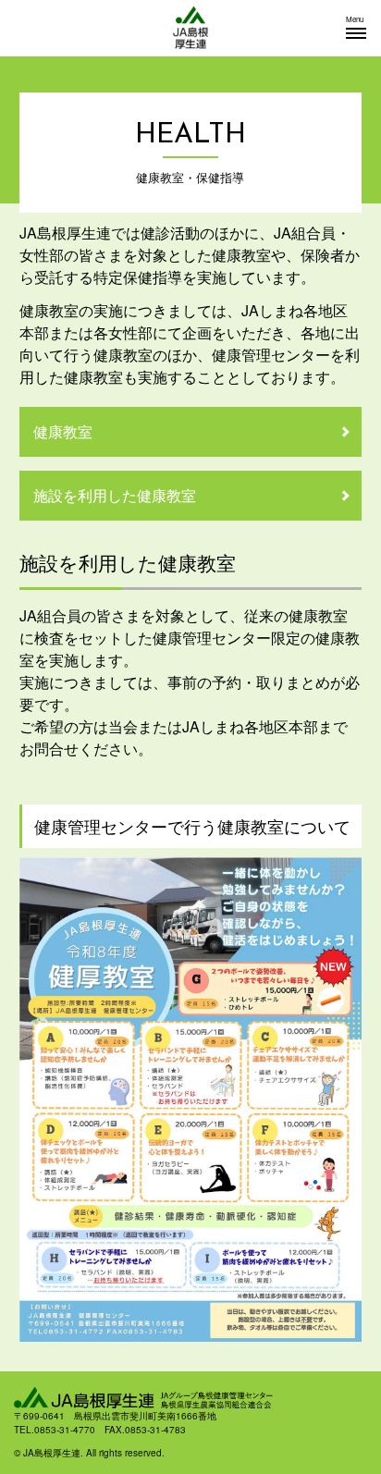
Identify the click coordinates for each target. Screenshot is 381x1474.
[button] (356, 27)
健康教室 (62, 431)
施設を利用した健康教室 (114, 495)
